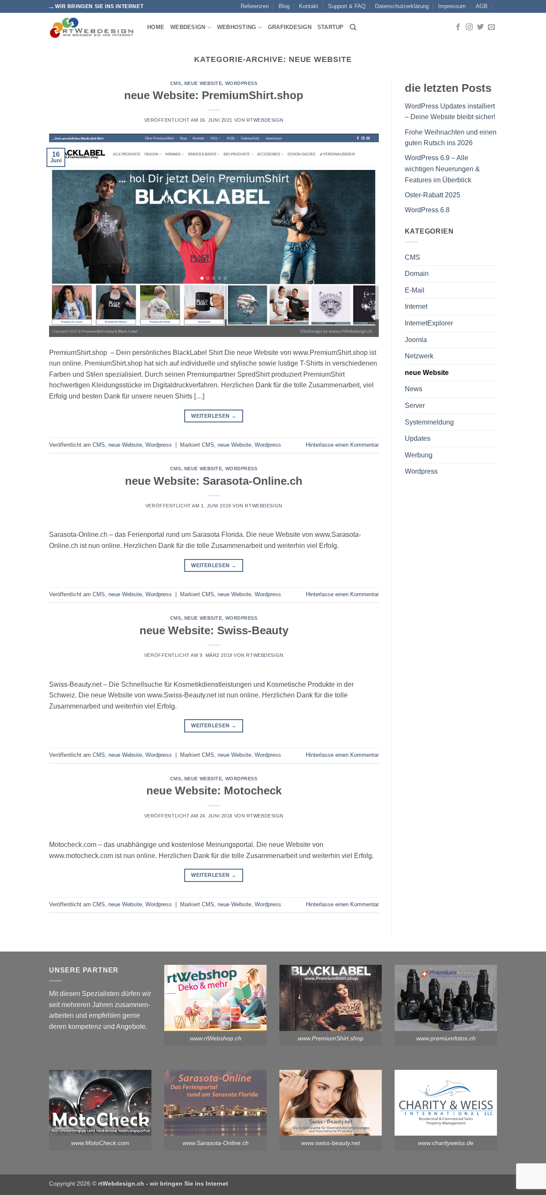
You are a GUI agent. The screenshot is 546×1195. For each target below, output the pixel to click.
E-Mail (414, 290)
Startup (330, 27)
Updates (417, 438)
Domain (417, 273)
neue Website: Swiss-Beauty (213, 630)
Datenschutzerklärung (402, 6)
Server (415, 405)
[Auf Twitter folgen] (480, 27)
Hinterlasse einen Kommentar (342, 445)
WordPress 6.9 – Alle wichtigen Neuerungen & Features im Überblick (442, 168)
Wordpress (241, 83)
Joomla (416, 339)
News (413, 388)
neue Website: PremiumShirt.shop (213, 95)
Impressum (452, 6)
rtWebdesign (265, 120)
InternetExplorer (429, 323)
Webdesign (187, 27)
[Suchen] (353, 27)
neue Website (203, 83)
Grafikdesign (289, 27)
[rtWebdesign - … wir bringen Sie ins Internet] (91, 27)
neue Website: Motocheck (214, 791)
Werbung (419, 455)
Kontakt (308, 6)
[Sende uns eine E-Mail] (491, 27)
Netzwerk (419, 356)
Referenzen (255, 6)
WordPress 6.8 (427, 210)
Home (155, 27)
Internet (416, 306)
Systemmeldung (429, 422)
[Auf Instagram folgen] (469, 27)
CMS (175, 83)
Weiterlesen (213, 416)
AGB (482, 6)
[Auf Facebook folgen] (458, 27)
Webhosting (236, 27)
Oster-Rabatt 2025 (432, 195)
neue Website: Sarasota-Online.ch (213, 481)
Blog (284, 6)
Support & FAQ (347, 6)
